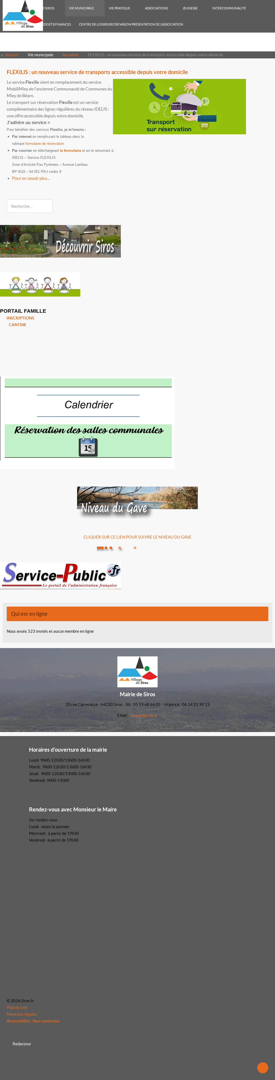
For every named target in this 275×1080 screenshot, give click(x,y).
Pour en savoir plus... (31, 178)
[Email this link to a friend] (266, 82)
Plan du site (17, 1007)
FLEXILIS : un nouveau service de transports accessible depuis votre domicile (97, 72)
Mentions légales (22, 1014)
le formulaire (70, 151)
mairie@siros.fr (144, 715)
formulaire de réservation (45, 144)
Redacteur (22, 1044)
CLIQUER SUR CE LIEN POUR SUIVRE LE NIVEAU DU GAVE (137, 537)
